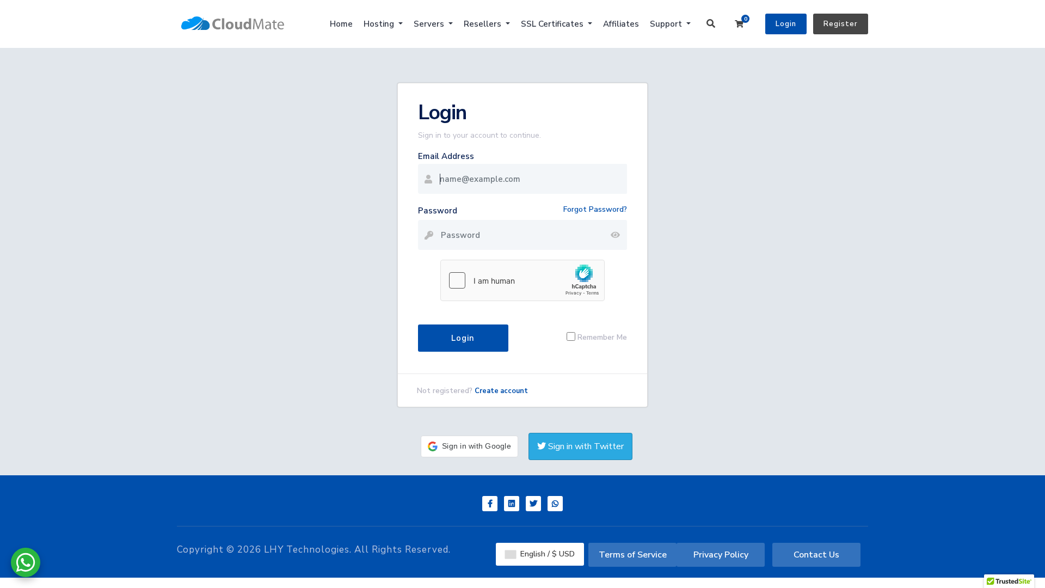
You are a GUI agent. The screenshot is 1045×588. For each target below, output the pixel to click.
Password (437, 210)
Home (341, 24)
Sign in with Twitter (585, 446)
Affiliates (621, 24)
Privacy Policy (720, 555)
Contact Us (816, 555)
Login (786, 24)
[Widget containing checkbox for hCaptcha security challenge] (522, 280)
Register (840, 24)
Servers (430, 24)
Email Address (446, 156)
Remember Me (602, 337)
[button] (469, 446)
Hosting (380, 24)
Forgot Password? (595, 209)
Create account (501, 391)
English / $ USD (546, 554)
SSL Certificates (553, 24)
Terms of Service (633, 555)
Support (667, 24)
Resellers (483, 24)
